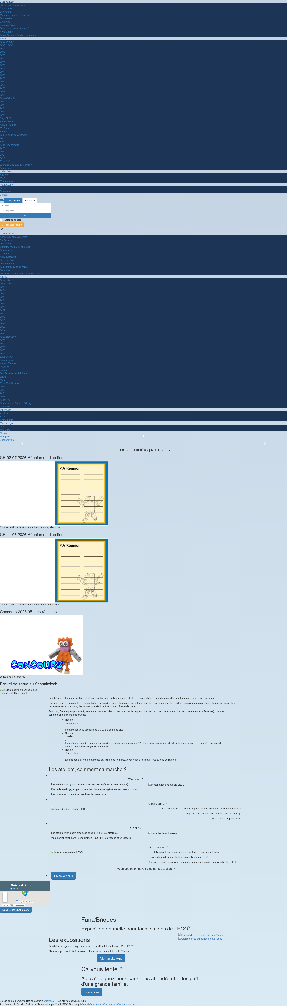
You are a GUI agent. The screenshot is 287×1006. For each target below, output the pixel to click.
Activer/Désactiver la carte (16, 909)
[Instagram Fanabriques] (109, 1004)
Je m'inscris (30, 200)
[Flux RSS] (84, 1004)
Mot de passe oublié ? (12, 224)
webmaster (49, 1000)
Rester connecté (12, 219)
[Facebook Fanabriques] (95, 1004)
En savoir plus (63, 876)
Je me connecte (13, 200)
